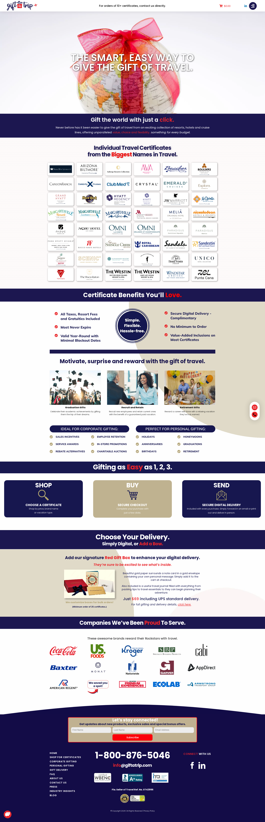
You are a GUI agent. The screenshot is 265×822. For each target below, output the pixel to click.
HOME (53, 753)
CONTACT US (58, 782)
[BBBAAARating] (132, 774)
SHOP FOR (56, 757)
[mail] (255, 407)
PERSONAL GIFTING (62, 765)
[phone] (255, 414)
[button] (52, 393)
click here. (184, 604)
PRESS (53, 786)
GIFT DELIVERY (59, 770)
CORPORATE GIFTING (63, 761)
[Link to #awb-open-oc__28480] (253, 6)
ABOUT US (56, 778)
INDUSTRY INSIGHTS (62, 791)
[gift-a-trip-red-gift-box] (89, 570)
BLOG (53, 795)
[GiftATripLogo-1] (22, 2)
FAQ (52, 774)
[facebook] (192, 765)
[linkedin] (245, 6)
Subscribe (132, 737)
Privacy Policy (149, 811)
